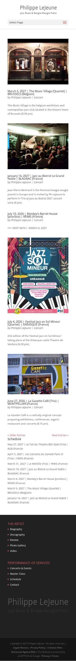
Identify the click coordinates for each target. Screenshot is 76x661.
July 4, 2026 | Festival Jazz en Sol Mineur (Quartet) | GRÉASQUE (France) (34, 323)
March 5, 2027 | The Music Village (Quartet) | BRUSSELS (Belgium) (37, 92)
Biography (16, 529)
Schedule (15, 579)
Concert (38, 97)
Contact (14, 584)
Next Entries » (60, 435)
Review (14, 540)
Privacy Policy (38, 647)
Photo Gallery (18, 545)
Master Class (17, 573)
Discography (17, 534)
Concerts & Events (20, 568)
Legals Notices (20, 647)
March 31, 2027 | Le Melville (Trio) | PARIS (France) (38, 463)
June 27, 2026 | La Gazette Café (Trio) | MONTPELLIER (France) (33, 402)
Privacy (45, 655)
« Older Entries (16, 435)
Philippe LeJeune (21, 97)
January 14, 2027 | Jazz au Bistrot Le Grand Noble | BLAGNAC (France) (36, 177)
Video (13, 551)
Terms (55, 655)
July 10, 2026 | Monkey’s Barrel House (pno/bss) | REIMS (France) (32, 215)
